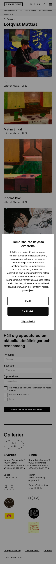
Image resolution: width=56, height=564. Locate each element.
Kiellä (28, 301)
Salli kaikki (28, 311)
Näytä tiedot (28, 321)
